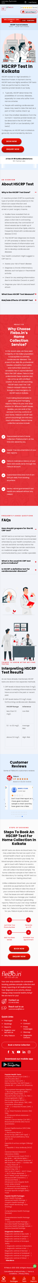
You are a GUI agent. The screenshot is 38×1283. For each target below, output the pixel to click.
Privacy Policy (24, 1274)
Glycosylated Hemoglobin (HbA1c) (18, 1089)
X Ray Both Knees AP (12, 1167)
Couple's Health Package (14, 1202)
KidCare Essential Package (15, 1228)
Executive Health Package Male (17, 1224)
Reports (7, 1027)
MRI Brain (8, 1158)
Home (11, 26)
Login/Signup (32, 2)
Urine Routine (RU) (12, 1079)
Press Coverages (27, 1028)
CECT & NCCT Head (12, 1171)
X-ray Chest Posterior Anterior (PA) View (18, 1112)
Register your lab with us (9, 1031)
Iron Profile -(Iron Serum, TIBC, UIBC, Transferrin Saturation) (18, 1103)
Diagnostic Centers (27, 1036)
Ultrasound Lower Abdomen (17, 1186)
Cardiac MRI (27, 1163)
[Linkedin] (24, 1052)
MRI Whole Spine (20, 1158)
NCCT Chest (26, 1171)
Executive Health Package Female (18, 1226)
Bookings (8, 1024)
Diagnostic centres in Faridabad (17, 1253)
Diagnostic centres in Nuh (16, 1248)
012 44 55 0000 (14, 1002)
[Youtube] (18, 1052)
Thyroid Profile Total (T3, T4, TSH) (18, 1096)
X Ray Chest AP (12, 1165)
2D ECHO (8, 1117)
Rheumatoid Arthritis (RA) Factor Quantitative (17, 1123)
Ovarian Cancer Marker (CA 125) (17, 1120)
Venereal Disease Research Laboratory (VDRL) (15, 1153)
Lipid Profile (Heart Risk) (14, 1094)
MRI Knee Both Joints (13, 1163)
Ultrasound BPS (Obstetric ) (15, 1178)
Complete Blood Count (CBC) (16, 1077)
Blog (25, 1020)
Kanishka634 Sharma (28, 788)
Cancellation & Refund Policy (14, 1271)
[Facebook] (8, 1052)
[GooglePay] (11, 1064)
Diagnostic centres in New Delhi (17, 1234)
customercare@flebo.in (16, 1009)
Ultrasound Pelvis (11, 1180)
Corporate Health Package (17, 1222)
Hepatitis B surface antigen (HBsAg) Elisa (19, 1144)
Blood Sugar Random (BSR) (17, 1092)
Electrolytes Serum (14, 1132)
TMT (6, 1109)
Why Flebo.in (9, 1035)
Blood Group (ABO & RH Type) (16, 1135)
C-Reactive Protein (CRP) (21, 1107)
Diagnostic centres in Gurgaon (16, 1236)
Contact (26, 1024)
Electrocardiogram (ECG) (14, 1100)
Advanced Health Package (15, 1200)
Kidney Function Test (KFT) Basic (17, 1083)
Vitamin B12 (9, 1085)
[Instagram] (29, 1052)
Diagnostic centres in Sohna (15, 1239)
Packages (8, 1021)
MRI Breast (9, 1160)
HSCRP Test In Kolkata (22, 26)
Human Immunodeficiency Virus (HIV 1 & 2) (17, 1138)
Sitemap (26, 1032)
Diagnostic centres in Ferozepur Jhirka (17, 1242)
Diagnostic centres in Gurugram (17, 1255)
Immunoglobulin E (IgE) (14, 1098)
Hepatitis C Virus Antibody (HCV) (19, 1147)
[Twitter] (13, 1052)
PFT (8, 1107)
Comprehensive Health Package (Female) (17, 1212)
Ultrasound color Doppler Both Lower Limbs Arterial (17, 1183)
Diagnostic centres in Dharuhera (19, 1246)
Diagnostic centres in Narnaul (16, 1251)
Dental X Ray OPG (11, 1169)
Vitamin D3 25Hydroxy (24, 1085)
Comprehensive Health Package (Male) (17, 1218)
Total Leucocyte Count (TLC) (18, 1156)
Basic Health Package (13, 1198)
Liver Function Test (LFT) (14, 1081)
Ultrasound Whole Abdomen (18, 1115)
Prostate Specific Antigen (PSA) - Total (17, 1192)
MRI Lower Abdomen (23, 1160)
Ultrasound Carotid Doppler (15, 1188)
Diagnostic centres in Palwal (15, 1258)
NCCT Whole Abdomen (15, 1173)
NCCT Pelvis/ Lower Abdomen (16, 1175)
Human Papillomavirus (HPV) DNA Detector (17, 1129)
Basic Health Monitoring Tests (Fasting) (16, 1205)
